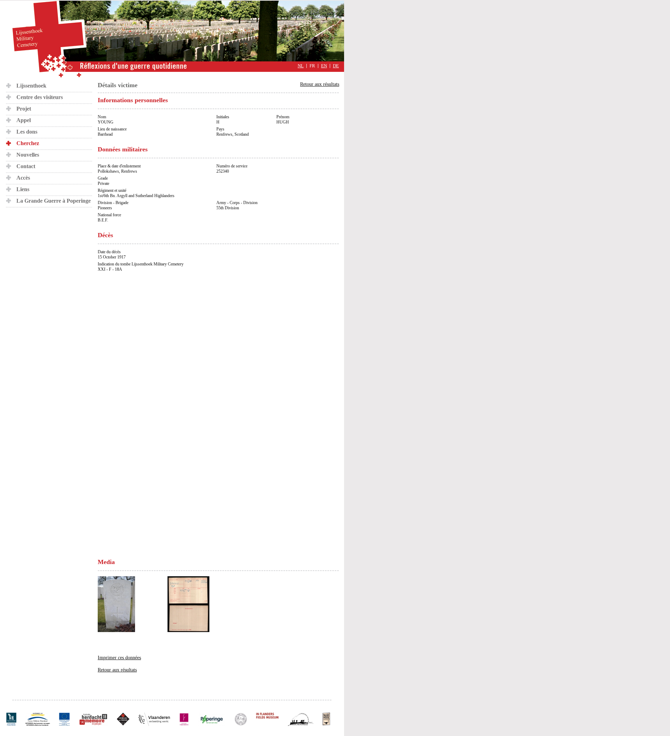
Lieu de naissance (112, 129)
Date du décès (109, 251)
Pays (220, 129)
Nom (102, 116)
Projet (23, 109)
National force (109, 214)
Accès (23, 178)
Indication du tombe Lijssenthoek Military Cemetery (141, 264)
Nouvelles (27, 155)
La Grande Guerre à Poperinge (53, 201)
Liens (22, 189)
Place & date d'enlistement (119, 166)
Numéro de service (231, 166)
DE (336, 66)
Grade (103, 178)
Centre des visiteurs (39, 97)
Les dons (26, 132)
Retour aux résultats (319, 84)
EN (324, 66)
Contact (25, 166)
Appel (23, 120)
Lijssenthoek (31, 86)
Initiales (222, 116)
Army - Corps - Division (237, 202)
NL (301, 66)
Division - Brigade (113, 202)
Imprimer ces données (119, 657)
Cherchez (27, 143)
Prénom (282, 116)
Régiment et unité (112, 190)
